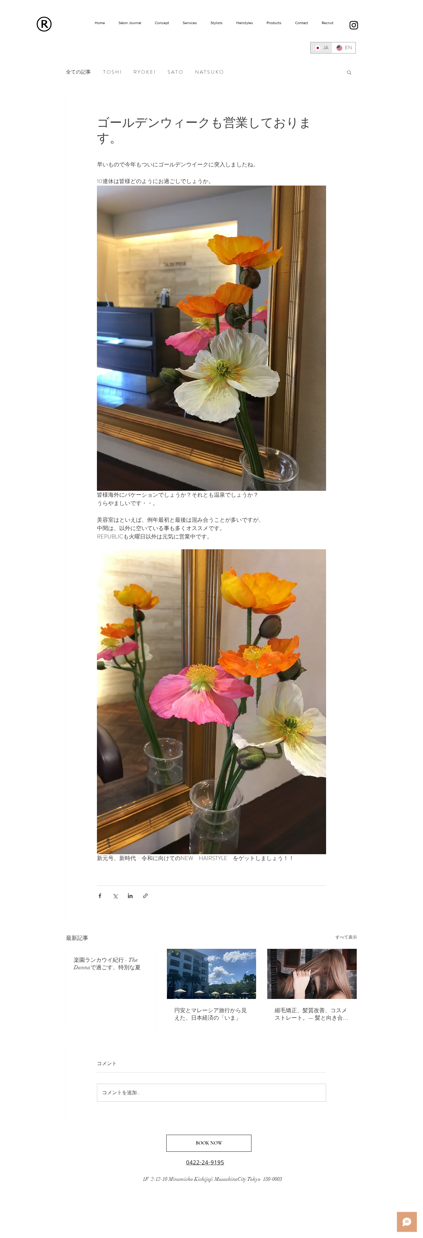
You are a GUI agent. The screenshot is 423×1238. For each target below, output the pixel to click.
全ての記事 (78, 72)
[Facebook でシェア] (100, 896)
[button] (349, 72)
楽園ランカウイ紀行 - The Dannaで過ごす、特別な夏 (107, 964)
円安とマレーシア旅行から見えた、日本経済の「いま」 (210, 1014)
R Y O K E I (144, 72)
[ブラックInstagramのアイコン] (354, 25)
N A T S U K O (209, 72)
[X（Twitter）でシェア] (115, 896)
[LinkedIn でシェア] (130, 896)
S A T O (175, 72)
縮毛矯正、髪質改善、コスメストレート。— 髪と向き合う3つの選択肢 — (311, 1014)
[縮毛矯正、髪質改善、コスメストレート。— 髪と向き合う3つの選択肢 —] (312, 974)
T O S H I (112, 72)
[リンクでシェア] (145, 896)
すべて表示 (346, 937)
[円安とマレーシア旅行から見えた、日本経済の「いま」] (211, 974)
